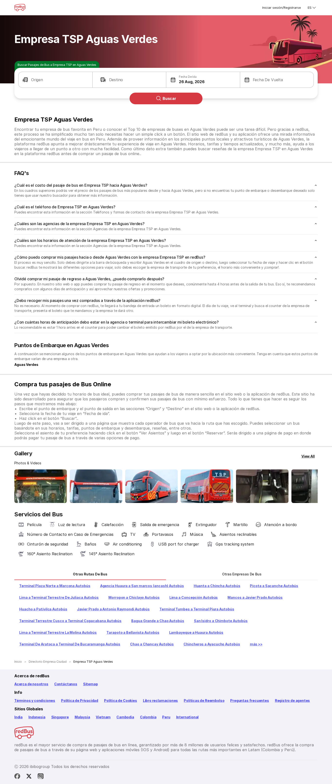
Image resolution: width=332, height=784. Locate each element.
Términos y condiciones (34, 700)
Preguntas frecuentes (249, 700)
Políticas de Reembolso (204, 700)
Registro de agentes (292, 700)
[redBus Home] (20, 7)
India (18, 717)
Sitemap (90, 684)
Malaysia (82, 717)
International (187, 717)
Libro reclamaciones (160, 700)
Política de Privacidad (79, 700)
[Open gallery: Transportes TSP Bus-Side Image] (151, 486)
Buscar (169, 98)
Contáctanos (65, 684)
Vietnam (103, 717)
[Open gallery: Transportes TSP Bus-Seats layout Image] (262, 486)
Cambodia (125, 717)
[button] (55, 80)
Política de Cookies (120, 700)
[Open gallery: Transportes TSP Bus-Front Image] (40, 486)
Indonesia (36, 717)
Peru (166, 717)
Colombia (148, 717)
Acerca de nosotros (31, 684)
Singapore (60, 717)
